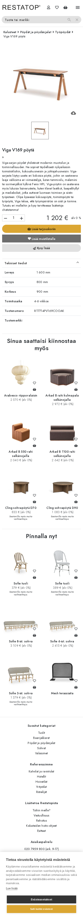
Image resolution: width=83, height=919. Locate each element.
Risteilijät (41, 792)
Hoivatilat (41, 782)
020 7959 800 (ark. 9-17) (41, 849)
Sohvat (41, 748)
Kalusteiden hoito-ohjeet (41, 826)
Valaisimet (41, 753)
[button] (41, 263)
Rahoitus (41, 820)
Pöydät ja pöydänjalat (41, 743)
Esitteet (41, 831)
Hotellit (41, 776)
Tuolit (41, 733)
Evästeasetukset (41, 899)
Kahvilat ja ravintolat (41, 771)
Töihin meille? (42, 810)
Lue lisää (11, 888)
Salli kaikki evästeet (41, 909)
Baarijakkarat (41, 738)
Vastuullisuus (41, 815)
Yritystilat (41, 787)
